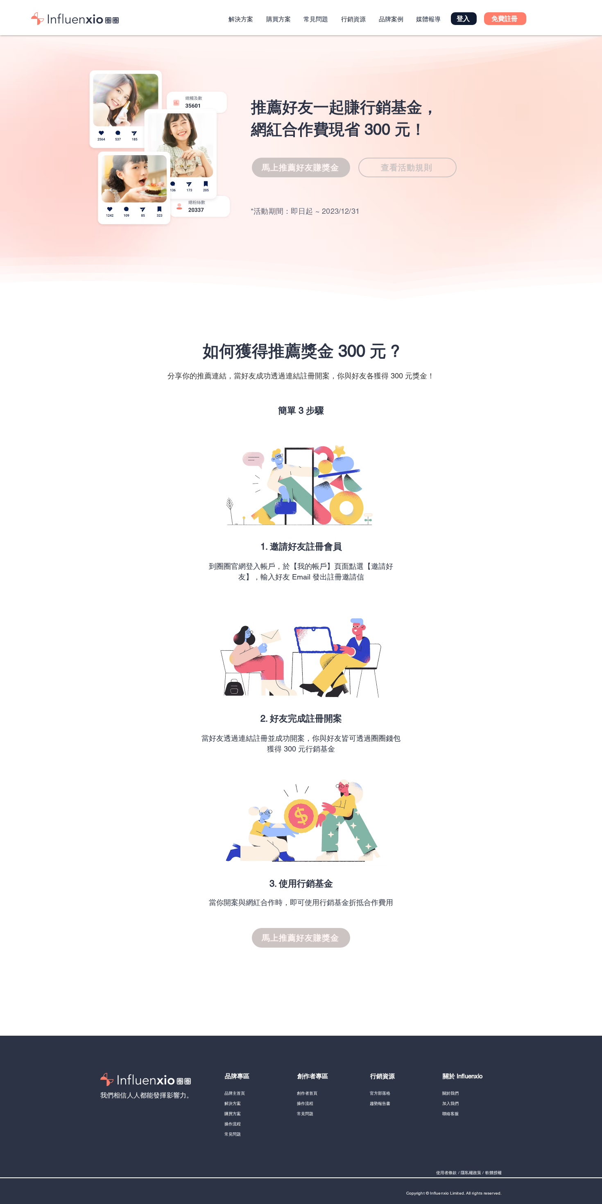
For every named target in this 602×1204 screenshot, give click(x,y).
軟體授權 (493, 1172)
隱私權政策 (471, 1172)
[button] (505, 18)
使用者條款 (446, 1172)
